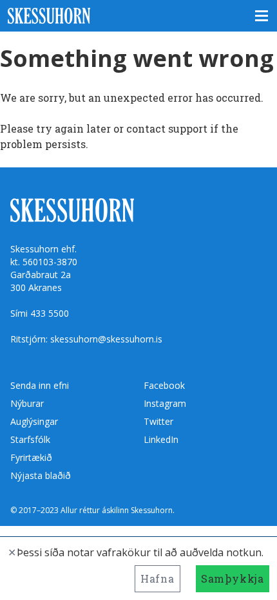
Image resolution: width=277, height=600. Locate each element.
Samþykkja (232, 578)
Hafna (157, 578)
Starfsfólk (30, 439)
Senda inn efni (39, 385)
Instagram (165, 403)
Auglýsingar (34, 421)
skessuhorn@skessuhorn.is (106, 339)
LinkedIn (161, 439)
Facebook (164, 385)
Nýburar (27, 403)
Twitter (158, 421)
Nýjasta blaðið (40, 475)
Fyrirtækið (31, 457)
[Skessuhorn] (138, 16)
